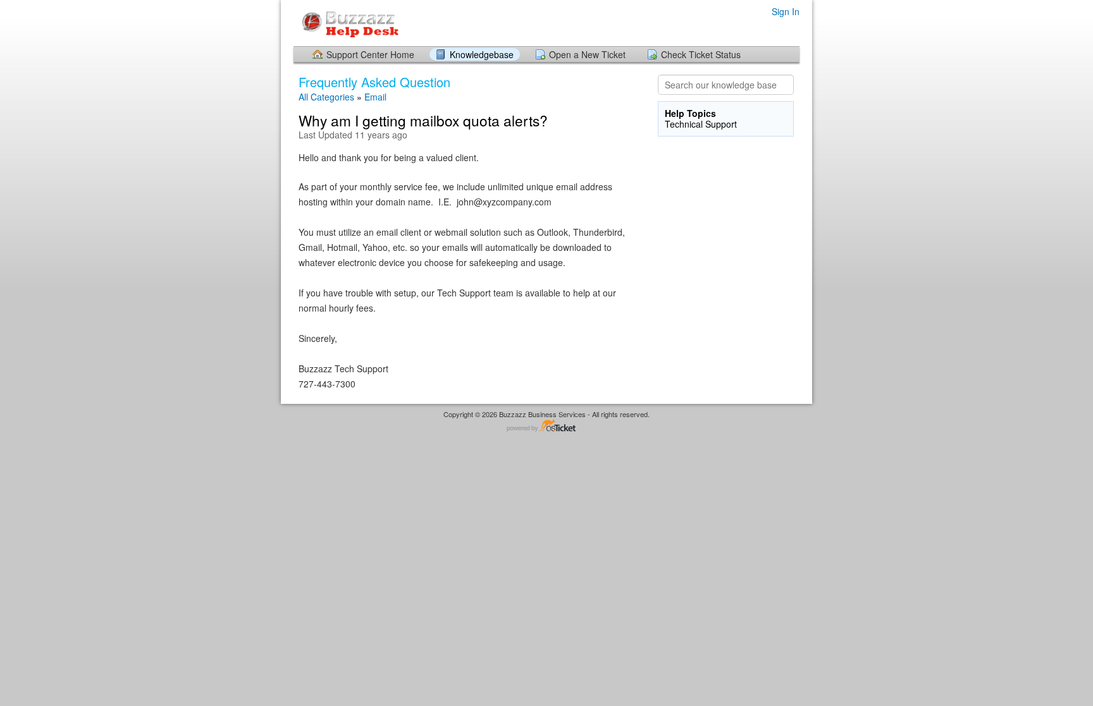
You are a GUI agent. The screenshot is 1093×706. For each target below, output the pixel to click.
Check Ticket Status (701, 54)
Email (375, 96)
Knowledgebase (482, 54)
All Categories (326, 96)
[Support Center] (346, 22)
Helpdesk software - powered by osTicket (546, 426)
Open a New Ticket (587, 54)
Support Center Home (370, 54)
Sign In (786, 11)
